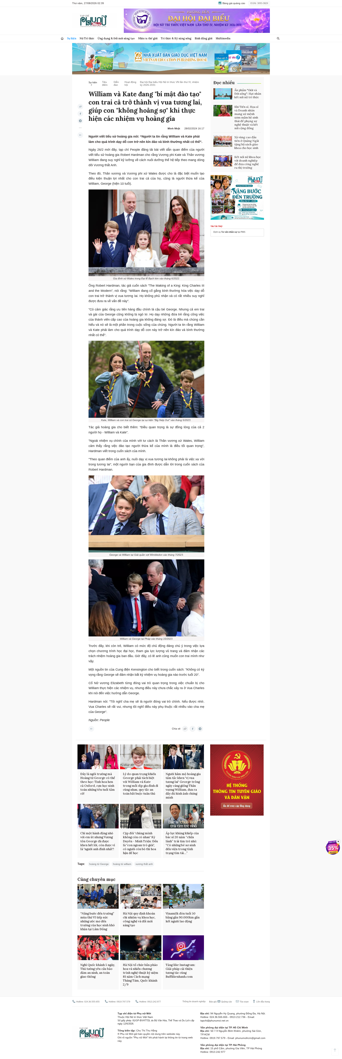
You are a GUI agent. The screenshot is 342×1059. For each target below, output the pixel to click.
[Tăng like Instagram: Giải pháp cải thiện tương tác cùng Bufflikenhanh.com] (183, 947)
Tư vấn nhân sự (229, 232)
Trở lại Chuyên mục (91, 729)
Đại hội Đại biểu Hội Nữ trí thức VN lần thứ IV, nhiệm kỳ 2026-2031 (169, 83)
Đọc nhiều (224, 82)
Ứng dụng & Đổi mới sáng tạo (116, 38)
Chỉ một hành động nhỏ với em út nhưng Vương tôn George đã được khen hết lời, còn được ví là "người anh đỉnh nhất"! (97, 841)
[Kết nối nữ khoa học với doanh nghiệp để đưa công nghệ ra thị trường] (222, 161)
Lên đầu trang (263, 1001)
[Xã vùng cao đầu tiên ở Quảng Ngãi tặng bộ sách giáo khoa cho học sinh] (222, 141)
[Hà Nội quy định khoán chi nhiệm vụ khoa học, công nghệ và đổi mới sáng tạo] (140, 896)
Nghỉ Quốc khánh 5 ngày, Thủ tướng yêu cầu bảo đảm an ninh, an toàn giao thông (97, 971)
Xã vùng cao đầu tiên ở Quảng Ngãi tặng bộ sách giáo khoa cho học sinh (246, 142)
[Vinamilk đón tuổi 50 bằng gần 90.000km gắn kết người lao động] (183, 896)
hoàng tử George (99, 864)
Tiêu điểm (105, 83)
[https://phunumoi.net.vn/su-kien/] (80, 135)
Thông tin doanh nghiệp (194, 1001)
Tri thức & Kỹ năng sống (176, 38)
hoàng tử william (122, 864)
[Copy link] (80, 106)
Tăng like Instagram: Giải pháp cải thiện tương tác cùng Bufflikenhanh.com (180, 971)
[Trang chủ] (62, 38)
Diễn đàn (116, 83)
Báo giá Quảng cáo (220, 1001)
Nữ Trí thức (87, 38)
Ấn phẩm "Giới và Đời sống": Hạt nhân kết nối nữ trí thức (247, 93)
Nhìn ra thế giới (147, 38)
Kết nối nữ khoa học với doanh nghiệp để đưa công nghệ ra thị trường (247, 162)
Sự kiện (71, 38)
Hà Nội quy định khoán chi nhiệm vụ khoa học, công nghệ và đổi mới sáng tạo (139, 919)
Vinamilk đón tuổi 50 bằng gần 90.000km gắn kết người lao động (183, 917)
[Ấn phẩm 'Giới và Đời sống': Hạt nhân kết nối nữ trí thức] (222, 94)
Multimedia (223, 38)
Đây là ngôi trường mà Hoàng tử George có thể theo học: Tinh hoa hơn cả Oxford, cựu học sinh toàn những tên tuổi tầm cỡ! (97, 783)
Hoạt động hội (130, 83)
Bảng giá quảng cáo (233, 3)
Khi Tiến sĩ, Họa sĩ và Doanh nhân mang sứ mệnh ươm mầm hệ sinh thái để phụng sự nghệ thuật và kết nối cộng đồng (246, 117)
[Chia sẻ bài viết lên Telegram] (80, 121)
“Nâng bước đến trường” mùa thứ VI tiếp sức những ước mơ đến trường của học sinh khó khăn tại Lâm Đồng (97, 921)
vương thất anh (144, 864)
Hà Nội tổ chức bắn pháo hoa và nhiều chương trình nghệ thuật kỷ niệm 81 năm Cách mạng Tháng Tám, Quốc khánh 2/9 (140, 974)
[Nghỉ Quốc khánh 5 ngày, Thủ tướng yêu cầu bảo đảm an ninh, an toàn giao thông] (98, 947)
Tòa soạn (244, 1001)
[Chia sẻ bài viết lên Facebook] (80, 114)
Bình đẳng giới (203, 38)
